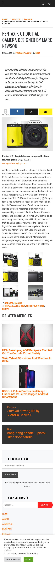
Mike (37, 53)
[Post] (31, 112)
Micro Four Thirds (35, 306)
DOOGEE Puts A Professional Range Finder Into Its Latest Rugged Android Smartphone (25, 394)
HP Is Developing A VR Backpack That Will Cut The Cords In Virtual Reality (27, 352)
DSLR (23, 306)
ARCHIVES (7, 524)
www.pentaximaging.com (14, 163)
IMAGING (18, 303)
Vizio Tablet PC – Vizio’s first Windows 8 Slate (26, 360)
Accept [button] (28, 559)
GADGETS (9, 303)
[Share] (17, 112)
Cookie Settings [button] (13, 559)
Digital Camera (12, 306)
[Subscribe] (45, 112)
